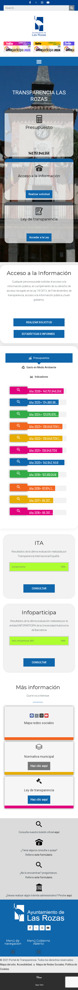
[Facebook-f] (30, 2)
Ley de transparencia (39, 219)
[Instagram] (42, 2)
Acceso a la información (39, 176)
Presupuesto (39, 127)
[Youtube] (48, 2)
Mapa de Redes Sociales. (50, 964)
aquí (56, 832)
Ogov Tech (39, 985)
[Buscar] (71, 8)
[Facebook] (32, 716)
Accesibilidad (24, 964)
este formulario (43, 854)
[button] (39, 62)
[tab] (39, 358)
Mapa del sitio (8, 964)
